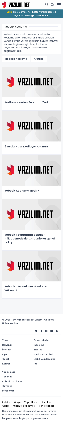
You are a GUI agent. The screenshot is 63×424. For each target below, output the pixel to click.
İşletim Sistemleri (43, 354)
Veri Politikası (46, 405)
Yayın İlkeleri (31, 402)
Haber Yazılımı (10, 323)
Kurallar (46, 402)
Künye (17, 402)
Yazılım (6, 340)
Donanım (7, 344)
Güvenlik (7, 386)
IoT (35, 363)
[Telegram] (57, 331)
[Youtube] (51, 331)
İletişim (6, 402)
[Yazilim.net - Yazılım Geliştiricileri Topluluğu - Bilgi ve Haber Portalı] (16, 4)
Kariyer (6, 363)
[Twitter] (36, 331)
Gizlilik (5, 405)
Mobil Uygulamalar (44, 359)
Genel (5, 359)
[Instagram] (46, 331)
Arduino (39, 59)
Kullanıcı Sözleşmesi (24, 405)
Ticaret (38, 349)
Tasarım (7, 376)
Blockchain (8, 390)
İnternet (6, 349)
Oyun (5, 354)
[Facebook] (41, 331)
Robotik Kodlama (16, 59)
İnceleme (39, 344)
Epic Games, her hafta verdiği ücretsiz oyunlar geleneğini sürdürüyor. (31, 13)
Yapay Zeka (8, 371)
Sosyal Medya (41, 340)
